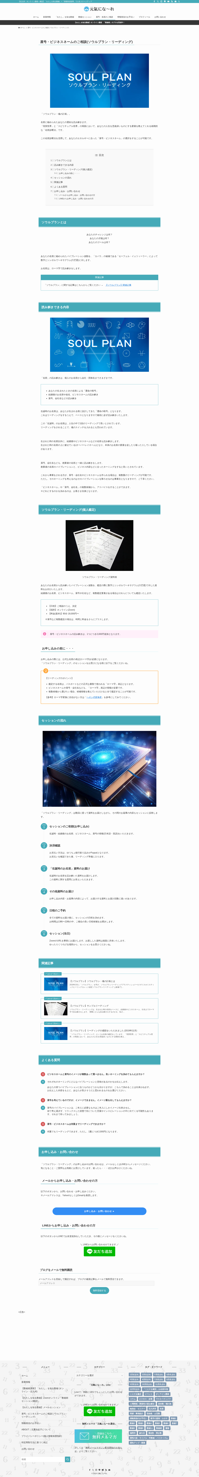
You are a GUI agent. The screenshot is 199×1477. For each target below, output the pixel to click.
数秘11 (150, 1428)
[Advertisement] (99, 1333)
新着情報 (26, 1382)
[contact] (175, 1)
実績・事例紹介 (136, 1413)
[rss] (172, 1)
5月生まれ (134, 1379)
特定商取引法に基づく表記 (35, 1442)
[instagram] (161, 1)
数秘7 (174, 1423)
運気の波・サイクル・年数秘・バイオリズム (149, 1438)
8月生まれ (171, 1379)
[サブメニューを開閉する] (67, 1390)
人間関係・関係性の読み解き (142, 1404)
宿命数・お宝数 (153, 1413)
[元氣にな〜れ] (99, 9)
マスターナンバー (163, 1399)
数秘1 (173, 1418)
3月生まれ (158, 1374)
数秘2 (132, 1423)
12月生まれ (135, 1389)
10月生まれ (147, 1384)
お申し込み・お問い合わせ (67, 191)
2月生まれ (146, 1374)
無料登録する (99, 1290)
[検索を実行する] (67, 1459)
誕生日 (142, 1433)
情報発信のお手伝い (31, 1423)
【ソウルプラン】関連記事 (118, 285)
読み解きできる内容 (64, 165)
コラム (133, 1399)
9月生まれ (134, 1384)
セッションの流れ (62, 178)
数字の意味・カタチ (159, 1418)
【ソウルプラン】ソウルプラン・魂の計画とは (92, 981)
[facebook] (154, 1)
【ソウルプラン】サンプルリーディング (89, 1006)
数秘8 (132, 1428)
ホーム (25, 1376)
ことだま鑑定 (135, 1394)
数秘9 (140, 1428)
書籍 (167, 1428)
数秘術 (159, 1428)
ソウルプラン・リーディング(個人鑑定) (73, 169)
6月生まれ (146, 1379)
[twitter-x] (158, 1)
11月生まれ (160, 1384)
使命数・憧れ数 (164, 1404)
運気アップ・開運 (137, 1443)
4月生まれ (171, 1374)
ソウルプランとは (62, 160)
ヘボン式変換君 (94, 697)
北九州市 (152, 1409)
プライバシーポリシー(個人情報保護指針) (42, 1436)
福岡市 (133, 1433)
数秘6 (166, 1423)
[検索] (179, 1)
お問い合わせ (28, 1449)
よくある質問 (60, 187)
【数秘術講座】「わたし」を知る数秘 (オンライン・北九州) (43, 1390)
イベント (148, 1394)
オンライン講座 (162, 1394)
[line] (165, 1)
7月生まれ (158, 1379)
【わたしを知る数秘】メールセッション (41, 1407)
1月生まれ (134, 1374)
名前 (162, 1409)
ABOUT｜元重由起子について (36, 1429)
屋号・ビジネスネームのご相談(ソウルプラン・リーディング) (45, 1415)
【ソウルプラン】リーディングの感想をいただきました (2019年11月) (103, 1030)
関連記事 (58, 182)
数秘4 (149, 1423)
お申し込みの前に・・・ (69, 173)
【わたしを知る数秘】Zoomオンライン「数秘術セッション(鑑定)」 (45, 1399)
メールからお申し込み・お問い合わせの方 (77, 195)
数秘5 (157, 1423)
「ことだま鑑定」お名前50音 (155, 1389)
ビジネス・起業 (145, 1399)
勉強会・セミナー (137, 1409)
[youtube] (168, 1)
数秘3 (140, 1423)
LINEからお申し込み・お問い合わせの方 (76, 199)
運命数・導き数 (155, 1433)
